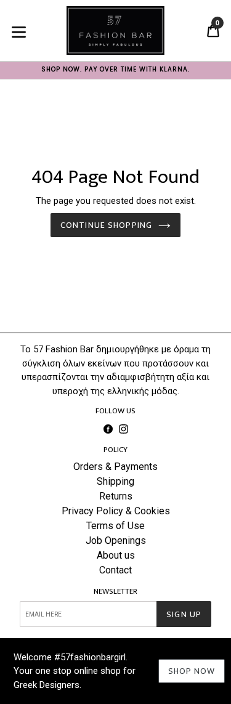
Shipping (115, 481)
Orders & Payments (115, 466)
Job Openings (116, 540)
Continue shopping (106, 225)
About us (116, 555)
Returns (115, 496)
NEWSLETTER (115, 592)
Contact (115, 570)
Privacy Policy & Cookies (116, 511)
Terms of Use (115, 526)
